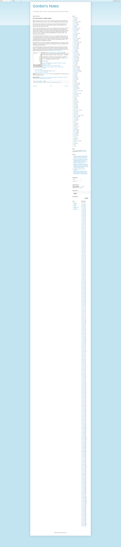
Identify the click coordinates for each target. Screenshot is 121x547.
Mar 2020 (83, 282)
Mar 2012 (83, 392)
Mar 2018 (83, 302)
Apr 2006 (83, 483)
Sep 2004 (83, 507)
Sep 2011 (83, 400)
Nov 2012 (83, 382)
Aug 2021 (83, 263)
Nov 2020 (83, 272)
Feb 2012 (83, 393)
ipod (74, 80)
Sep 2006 (83, 477)
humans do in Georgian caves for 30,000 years (54, 52)
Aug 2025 (83, 215)
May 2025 (83, 219)
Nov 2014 (83, 351)
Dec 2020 (83, 270)
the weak (75, 133)
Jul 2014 (82, 356)
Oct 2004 (82, 506)
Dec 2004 (83, 504)
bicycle (74, 35)
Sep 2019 (83, 286)
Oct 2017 (82, 309)
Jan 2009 (83, 441)
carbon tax (75, 39)
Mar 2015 (83, 346)
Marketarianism (76, 28)
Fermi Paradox (75, 21)
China (74, 19)
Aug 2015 (83, 341)
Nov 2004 (83, 505)
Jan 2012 (83, 395)
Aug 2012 (83, 386)
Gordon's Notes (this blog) (76, 208)
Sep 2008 (83, 446)
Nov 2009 (83, 428)
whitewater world (76, 140)
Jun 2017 (83, 314)
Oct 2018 (82, 295)
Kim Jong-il (53, 70)
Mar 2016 (83, 332)
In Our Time (51, 82)
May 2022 (83, 256)
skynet (74, 122)
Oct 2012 (82, 383)
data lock (75, 52)
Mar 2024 (83, 233)
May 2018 (83, 300)
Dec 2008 (83, 442)
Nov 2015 (83, 337)
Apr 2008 (83, 452)
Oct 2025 (82, 213)
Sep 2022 (83, 251)
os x (74, 97)
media (74, 85)
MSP (74, 26)
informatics (75, 78)
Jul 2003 (82, 525)
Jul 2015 (82, 342)
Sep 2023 (83, 238)
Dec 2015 (83, 336)
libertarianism (75, 83)
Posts (75, 179)
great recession (76, 70)
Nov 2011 (83, 397)
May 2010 (83, 420)
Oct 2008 (82, 445)
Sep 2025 (83, 214)
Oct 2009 (82, 429)
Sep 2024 (83, 227)
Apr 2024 (83, 232)
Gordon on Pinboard (75, 203)
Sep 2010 (83, 415)
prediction (75, 107)
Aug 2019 (83, 287)
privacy (74, 108)
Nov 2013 (83, 366)
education (75, 58)
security (74, 120)
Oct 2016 (82, 323)
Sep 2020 (83, 274)
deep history (42, 82)
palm (74, 99)
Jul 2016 (82, 327)
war (74, 139)
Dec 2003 (83, 519)
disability (74, 56)
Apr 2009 (83, 437)
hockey (74, 74)
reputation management (77, 115)
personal (74, 101)
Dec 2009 (83, 427)
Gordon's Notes (46, 6)
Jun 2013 (83, 373)
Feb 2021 (83, 268)
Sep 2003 (83, 523)
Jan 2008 (83, 456)
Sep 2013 (83, 369)
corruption (75, 47)
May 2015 (83, 343)
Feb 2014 (83, 363)
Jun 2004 (83, 511)
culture (74, 51)
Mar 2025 (83, 220)
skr (73, 121)
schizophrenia (75, 116)
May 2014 (83, 359)
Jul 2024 (82, 229)
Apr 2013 (83, 375)
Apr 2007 (83, 468)
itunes (74, 81)
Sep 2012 (83, 384)
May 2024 (83, 231)
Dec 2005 (83, 488)
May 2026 (83, 205)
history (48, 82)
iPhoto (74, 75)
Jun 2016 (83, 328)
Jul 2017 (82, 313)
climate (74, 40)
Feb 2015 (83, 347)
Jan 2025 (83, 222)
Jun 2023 (83, 242)
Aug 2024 (83, 228)
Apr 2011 (82, 406)
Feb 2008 (83, 455)
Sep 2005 (83, 492)
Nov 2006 (83, 474)
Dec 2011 (83, 396)
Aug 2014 (83, 355)
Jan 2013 (83, 379)
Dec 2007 (83, 457)
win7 (74, 142)
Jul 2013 (82, 372)
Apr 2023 (83, 245)
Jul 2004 (82, 510)
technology (75, 131)
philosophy (75, 102)
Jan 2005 (83, 502)
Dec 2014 (83, 350)
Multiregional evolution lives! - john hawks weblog (51, 65)
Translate (80, 187)
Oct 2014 (82, 352)
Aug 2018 (83, 297)
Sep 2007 (83, 461)
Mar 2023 (83, 246)
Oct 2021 (82, 260)
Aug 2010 (83, 416)
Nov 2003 (83, 520)
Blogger (65, 532)
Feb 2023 (83, 247)
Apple (74, 17)
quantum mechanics (76, 110)
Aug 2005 (83, 493)
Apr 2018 (83, 301)
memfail (74, 89)
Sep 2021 (83, 261)
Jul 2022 (82, 254)
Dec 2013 (83, 365)
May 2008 (83, 451)
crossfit (74, 49)
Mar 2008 (83, 454)
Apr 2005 (83, 498)
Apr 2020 (83, 281)
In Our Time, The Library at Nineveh (41, 72)
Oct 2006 (82, 475)
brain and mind (76, 38)
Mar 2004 (83, 515)
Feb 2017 (83, 318)
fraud (74, 65)
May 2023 (83, 243)
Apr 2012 (83, 391)
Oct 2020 (82, 273)
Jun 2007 (83, 465)
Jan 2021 (83, 269)
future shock (75, 66)
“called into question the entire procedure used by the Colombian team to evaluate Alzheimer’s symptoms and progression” (80, 157)
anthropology (38, 82)
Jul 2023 (82, 241)
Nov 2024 (83, 224)
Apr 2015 (83, 345)
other (74, 98)
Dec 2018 (83, 292)
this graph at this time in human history (55, 50)
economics (75, 57)
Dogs (74, 20)
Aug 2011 (83, 401)
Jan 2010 (83, 425)
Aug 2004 (83, 509)
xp (73, 144)
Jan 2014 (83, 364)
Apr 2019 (83, 290)
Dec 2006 (83, 473)
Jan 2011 (83, 410)
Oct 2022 (82, 250)
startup (74, 128)
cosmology (75, 48)
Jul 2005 (82, 495)
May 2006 (83, 482)
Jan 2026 (83, 209)
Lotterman (75, 25)
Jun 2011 (83, 404)
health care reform (76, 71)
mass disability (75, 84)
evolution (45, 82)
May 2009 (83, 436)
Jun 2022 (83, 255)
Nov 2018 (83, 293)
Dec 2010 (83, 411)
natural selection (56, 82)
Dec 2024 (83, 223)
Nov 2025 (83, 211)
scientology (75, 119)
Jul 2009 (82, 433)
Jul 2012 (82, 387)
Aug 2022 (83, 252)
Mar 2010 (83, 423)
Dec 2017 (83, 306)
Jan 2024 (83, 236)
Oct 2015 (82, 338)
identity (74, 76)
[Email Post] (44, 81)
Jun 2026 (83, 204)
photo (74, 103)
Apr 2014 (83, 360)
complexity (75, 44)
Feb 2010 (83, 424)
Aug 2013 (83, 370)
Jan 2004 (83, 518)
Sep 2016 (83, 324)
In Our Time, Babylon (39, 69)
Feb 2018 (83, 304)
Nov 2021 (83, 259)
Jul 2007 (82, 464)
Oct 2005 (82, 491)
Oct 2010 (82, 414)
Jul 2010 (82, 418)
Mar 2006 (83, 484)
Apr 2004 (83, 514)
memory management (77, 90)
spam (74, 125)
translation (75, 135)
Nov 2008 (83, 443)
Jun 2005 (83, 496)
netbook (74, 94)
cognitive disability (76, 42)
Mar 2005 (83, 500)
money (74, 92)
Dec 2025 (83, 210)
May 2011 (83, 405)
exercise (74, 62)
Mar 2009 (83, 438)
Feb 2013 (83, 378)
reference (75, 112)
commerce (75, 43)
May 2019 (83, 288)
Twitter (74, 31)
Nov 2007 (83, 459)
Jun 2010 (83, 419)
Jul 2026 (82, 202)
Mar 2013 (83, 377)
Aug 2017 (83, 311)
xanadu (74, 143)
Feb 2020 (83, 283)
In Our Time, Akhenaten (39, 70)
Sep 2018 (83, 296)
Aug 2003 (83, 524)
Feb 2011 (83, 409)
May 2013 (83, 374)
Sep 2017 (83, 310)
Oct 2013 (82, 368)
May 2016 (83, 329)
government (75, 69)
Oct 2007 (82, 460)
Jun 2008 (83, 450)
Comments (76, 181)
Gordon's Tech (75, 209)
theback (74, 134)
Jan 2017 (83, 319)
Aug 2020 (83, 275)
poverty (74, 106)
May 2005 (83, 497)
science (60, 82)
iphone (74, 79)
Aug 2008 (83, 447)
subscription (75, 129)
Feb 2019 (83, 291)
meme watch (75, 88)
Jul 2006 (82, 479)
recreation (75, 111)
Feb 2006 (83, 486)
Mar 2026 (83, 206)
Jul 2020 (82, 277)
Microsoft (75, 29)
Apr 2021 (83, 265)
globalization (75, 67)
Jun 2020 (83, 278)
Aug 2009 (83, 432)
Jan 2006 (83, 487)
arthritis (74, 34)
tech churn (75, 130)
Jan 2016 (83, 334)
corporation (75, 46)
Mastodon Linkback (83, 151)
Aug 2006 (83, 478)
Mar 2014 (83, 361)
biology (74, 37)
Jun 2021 (83, 264)
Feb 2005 (83, 501)
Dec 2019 (83, 284)
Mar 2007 (83, 469)
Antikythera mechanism (45, 73)
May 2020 (83, 279)
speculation (75, 126)
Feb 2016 (83, 333)
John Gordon (74, 150)
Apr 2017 (83, 315)
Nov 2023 (83, 237)
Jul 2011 (82, 402)
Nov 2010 (83, 413)
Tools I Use (75, 30)
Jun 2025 (83, 218)
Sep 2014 (83, 354)
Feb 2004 (83, 516)
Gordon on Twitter (75, 205)
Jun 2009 (83, 434)
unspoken (75, 138)
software (74, 124)
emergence (75, 60)
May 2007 (83, 466)
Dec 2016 (83, 320)
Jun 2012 (83, 388)
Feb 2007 (83, 470)
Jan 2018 (83, 305)
